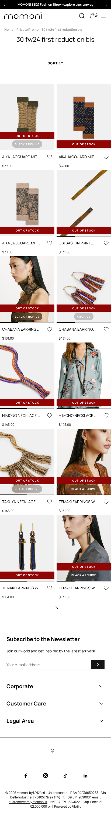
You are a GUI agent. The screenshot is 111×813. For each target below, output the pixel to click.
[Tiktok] (65, 775)
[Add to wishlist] (49, 157)
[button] (55, 4)
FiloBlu (76, 806)
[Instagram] (45, 775)
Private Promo (27, 29)
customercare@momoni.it (28, 802)
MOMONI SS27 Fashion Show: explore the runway (55, 4)
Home (8, 29)
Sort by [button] (55, 63)
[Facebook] (25, 775)
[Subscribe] (98, 664)
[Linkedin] (85, 775)
